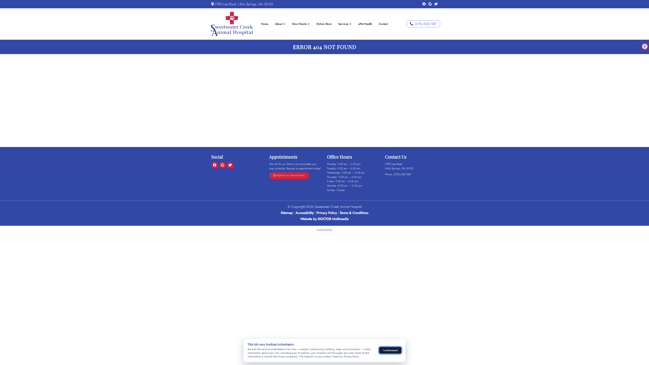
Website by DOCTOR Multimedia (324, 218)
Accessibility (305, 212)
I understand (390, 350)
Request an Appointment (290, 175)
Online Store (324, 24)
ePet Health (365, 24)
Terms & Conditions (354, 212)
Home (264, 24)
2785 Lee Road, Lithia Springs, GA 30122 (244, 4)
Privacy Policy (327, 212)
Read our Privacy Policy (345, 356)
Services (343, 24)
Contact (383, 24)
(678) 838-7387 (426, 23)
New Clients (299, 24)
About (278, 24)
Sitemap (287, 212)
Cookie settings (324, 229)
